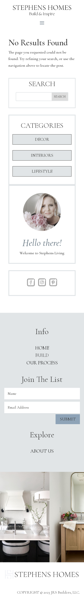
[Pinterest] (53, 282)
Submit (68, 419)
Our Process (42, 363)
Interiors (42, 155)
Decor (42, 139)
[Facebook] (31, 282)
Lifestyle (42, 171)
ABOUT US (42, 451)
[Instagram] (42, 282)
